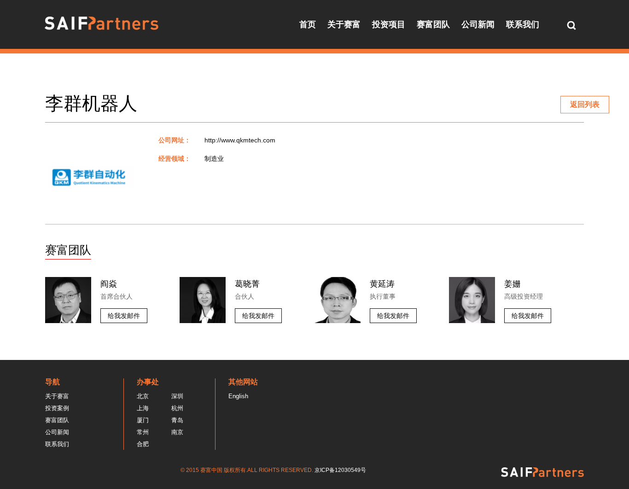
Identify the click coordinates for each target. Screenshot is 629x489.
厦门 (143, 420)
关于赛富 (344, 24)
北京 (143, 396)
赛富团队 (433, 24)
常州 (143, 432)
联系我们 (522, 24)
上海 (143, 408)
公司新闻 (478, 24)
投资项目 (388, 24)
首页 (307, 24)
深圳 (177, 396)
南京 (177, 432)
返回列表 (585, 104)
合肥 (143, 444)
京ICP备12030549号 (340, 470)
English (238, 396)
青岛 (177, 420)
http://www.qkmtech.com (239, 140)
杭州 (177, 408)
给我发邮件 (124, 315)
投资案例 (57, 408)
